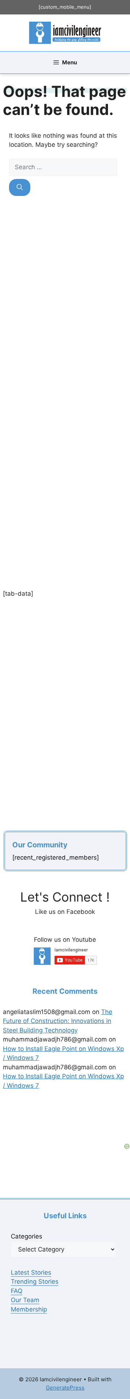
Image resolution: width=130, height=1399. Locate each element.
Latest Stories (31, 1272)
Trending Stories (34, 1281)
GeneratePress (65, 1387)
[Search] (19, 187)
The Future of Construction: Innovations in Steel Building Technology (57, 1021)
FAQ (16, 1291)
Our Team (25, 1300)
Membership (29, 1309)
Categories (26, 1236)
